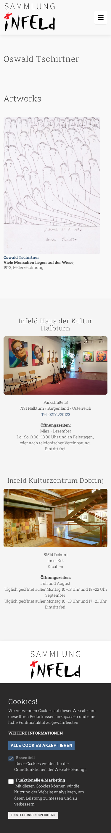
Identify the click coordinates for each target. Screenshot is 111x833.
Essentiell (25, 757)
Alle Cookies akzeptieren (41, 745)
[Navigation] (100, 17)
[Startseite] (30, 17)
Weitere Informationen (35, 733)
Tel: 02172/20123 (55, 414)
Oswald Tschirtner (21, 257)
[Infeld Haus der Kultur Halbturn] (55, 365)
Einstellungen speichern (33, 815)
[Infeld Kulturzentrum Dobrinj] (55, 518)
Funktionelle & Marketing (40, 780)
